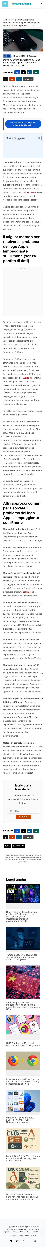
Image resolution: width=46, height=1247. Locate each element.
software (27, 592)
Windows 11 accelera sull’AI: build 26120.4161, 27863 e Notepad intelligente (20, 1119)
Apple (26, 378)
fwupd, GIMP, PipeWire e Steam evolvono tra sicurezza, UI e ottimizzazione (23, 1158)
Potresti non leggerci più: (23, 124)
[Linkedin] (17, 1241)
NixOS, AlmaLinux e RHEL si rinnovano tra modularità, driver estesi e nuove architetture (22, 1196)
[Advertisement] (23, 293)
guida (7, 846)
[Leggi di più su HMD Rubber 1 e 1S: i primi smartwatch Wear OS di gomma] (23, 1024)
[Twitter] (11, 1241)
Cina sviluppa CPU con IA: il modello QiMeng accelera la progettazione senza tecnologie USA (23, 1006)
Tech (13, 20)
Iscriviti (23, 817)
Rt (12, 79)
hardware (31, 192)
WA (36, 73)
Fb (17, 73)
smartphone (18, 846)
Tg (19, 79)
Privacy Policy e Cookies (28, 1236)
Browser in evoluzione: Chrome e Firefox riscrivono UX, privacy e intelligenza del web (22, 1081)
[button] (42, 4)
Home (6, 20)
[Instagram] (23, 1241)
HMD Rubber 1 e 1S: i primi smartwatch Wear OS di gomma (23, 1044)
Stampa (28, 79)
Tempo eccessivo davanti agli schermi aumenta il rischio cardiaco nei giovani (21, 957)
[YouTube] (35, 1241)
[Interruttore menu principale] (5, 4)
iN (29, 73)
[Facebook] (29, 1241)
